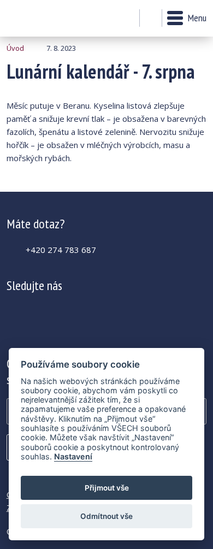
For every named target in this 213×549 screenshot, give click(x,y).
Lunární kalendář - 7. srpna (36, 18)
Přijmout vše (107, 487)
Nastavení (73, 456)
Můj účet (128, 18)
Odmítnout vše (106, 516)
